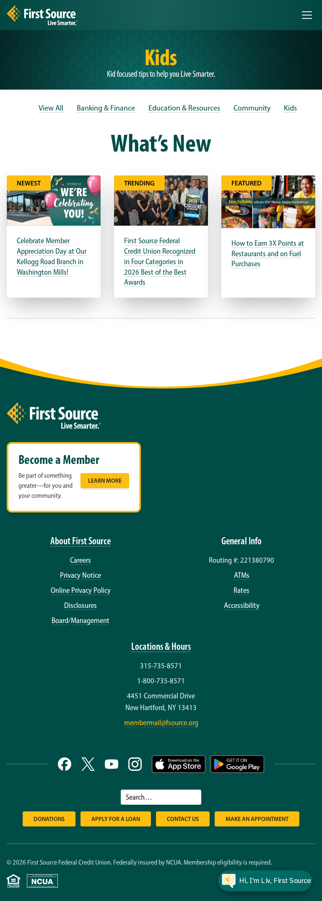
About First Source (80, 541)
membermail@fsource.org (161, 722)
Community (252, 108)
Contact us (183, 819)
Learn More (105, 480)
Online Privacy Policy (81, 590)
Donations (49, 819)
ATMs (241, 575)
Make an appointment (257, 819)
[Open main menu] (307, 15)
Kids (290, 108)
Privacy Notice (80, 575)
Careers (80, 560)
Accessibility (242, 605)
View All (51, 108)
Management (90, 620)
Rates (241, 590)
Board (60, 620)
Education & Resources (184, 108)
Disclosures (80, 605)
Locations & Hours (161, 646)
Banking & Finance (106, 108)
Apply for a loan (115, 819)
